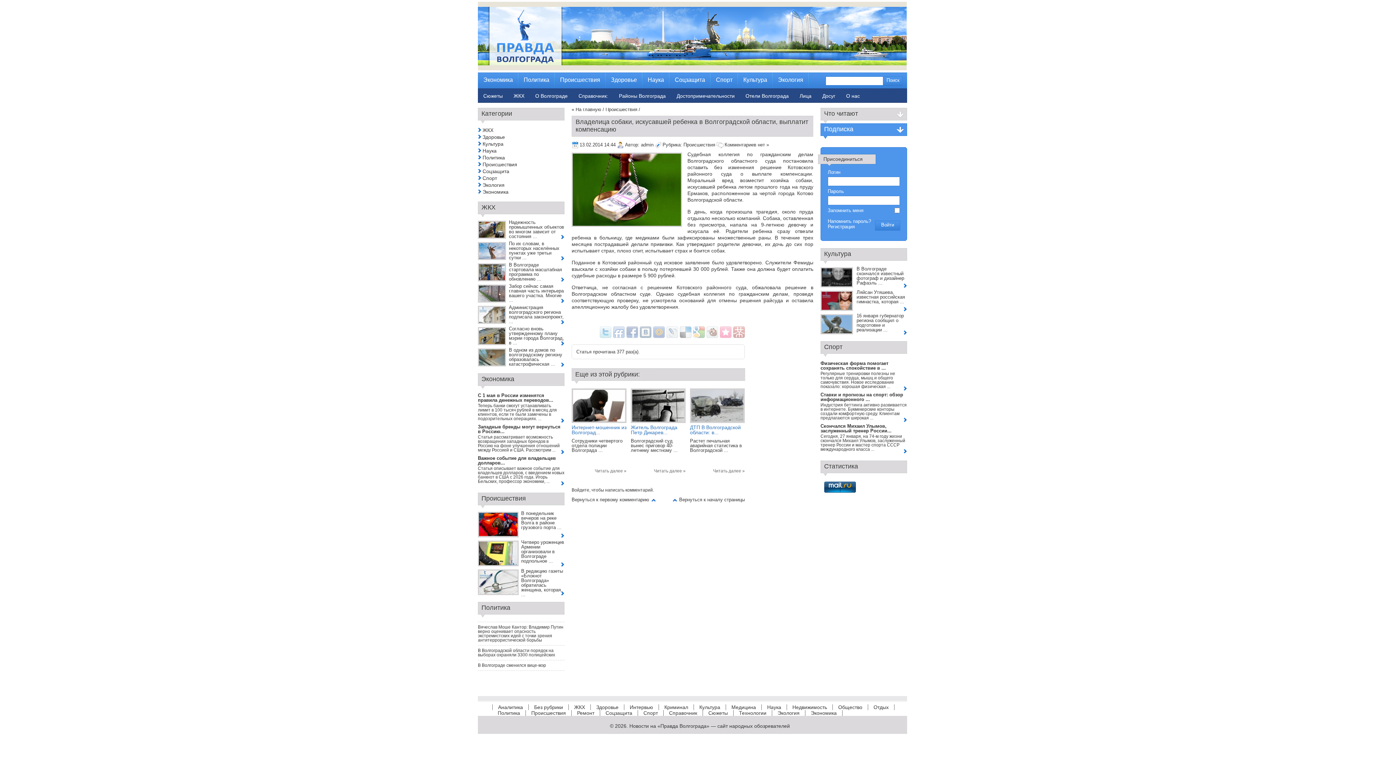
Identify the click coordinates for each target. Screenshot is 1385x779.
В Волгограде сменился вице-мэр (512, 665)
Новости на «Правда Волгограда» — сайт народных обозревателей (709, 726)
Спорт (490, 178)
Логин (834, 172)
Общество (850, 707)
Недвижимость (809, 707)
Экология (494, 185)
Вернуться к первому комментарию (610, 499)
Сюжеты (718, 713)
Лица (806, 96)
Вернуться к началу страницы (712, 499)
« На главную (586, 109)
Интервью (641, 707)
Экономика (496, 192)
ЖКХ (488, 130)
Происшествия (621, 109)
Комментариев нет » (747, 145)
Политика (494, 157)
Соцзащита (496, 171)
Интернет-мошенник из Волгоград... (599, 429)
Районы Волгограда (642, 96)
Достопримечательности (706, 96)
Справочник (683, 713)
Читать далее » (610, 471)
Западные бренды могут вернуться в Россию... (519, 429)
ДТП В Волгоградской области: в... (715, 429)
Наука (490, 151)
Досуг (828, 96)
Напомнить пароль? (849, 221)
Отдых (881, 707)
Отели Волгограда (767, 96)
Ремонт (585, 713)
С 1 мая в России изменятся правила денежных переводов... (515, 398)
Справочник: (593, 96)
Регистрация (841, 226)
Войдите (580, 490)
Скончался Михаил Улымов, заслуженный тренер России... (856, 428)
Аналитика (510, 707)
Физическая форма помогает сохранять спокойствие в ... (854, 366)
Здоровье (494, 137)
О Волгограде (551, 96)
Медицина (743, 707)
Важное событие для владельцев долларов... (517, 460)
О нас (853, 96)
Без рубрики (548, 707)
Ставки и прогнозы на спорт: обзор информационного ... (862, 397)
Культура (493, 144)
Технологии (752, 713)
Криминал (676, 707)
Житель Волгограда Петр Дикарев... (654, 429)
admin (647, 145)
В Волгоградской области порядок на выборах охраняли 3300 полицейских (516, 652)
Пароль (836, 191)
